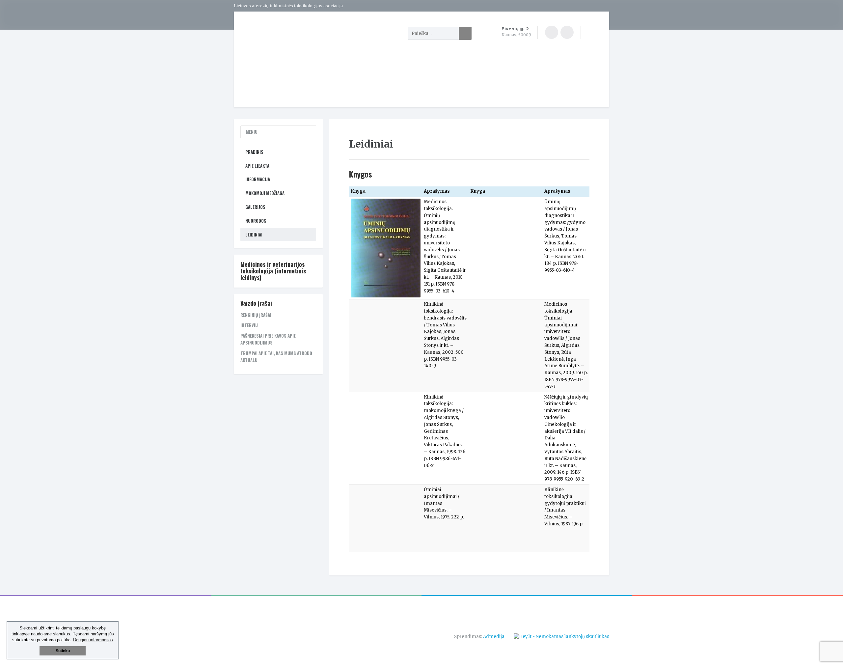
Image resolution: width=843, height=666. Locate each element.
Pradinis (254, 152)
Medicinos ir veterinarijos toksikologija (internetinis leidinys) (273, 271)
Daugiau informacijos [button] (93, 639)
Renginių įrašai (255, 315)
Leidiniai (253, 234)
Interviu (249, 325)
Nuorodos (255, 220)
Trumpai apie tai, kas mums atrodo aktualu (276, 356)
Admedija (493, 636)
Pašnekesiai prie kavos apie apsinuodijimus (268, 339)
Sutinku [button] (63, 651)
